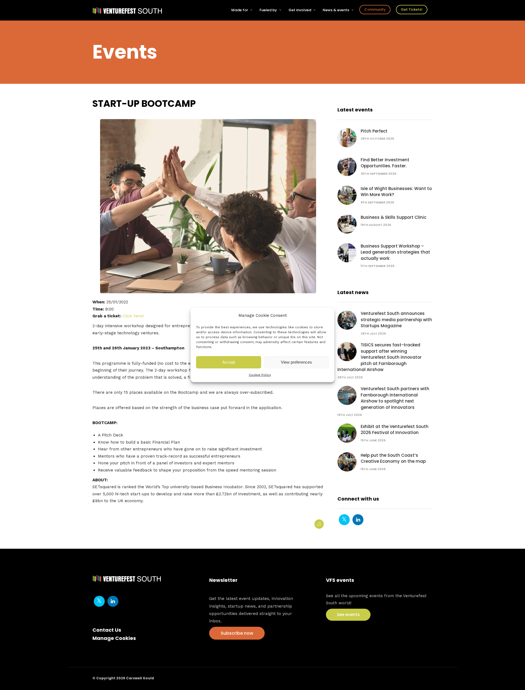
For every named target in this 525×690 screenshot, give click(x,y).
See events (348, 614)
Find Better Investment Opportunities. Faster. (385, 163)
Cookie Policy (260, 374)
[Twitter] (344, 519)
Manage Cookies (114, 638)
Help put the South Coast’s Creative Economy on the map (393, 458)
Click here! (133, 316)
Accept (228, 362)
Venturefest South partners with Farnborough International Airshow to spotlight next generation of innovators (395, 398)
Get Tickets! (411, 9)
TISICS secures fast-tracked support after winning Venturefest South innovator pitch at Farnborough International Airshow (379, 357)
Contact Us (106, 629)
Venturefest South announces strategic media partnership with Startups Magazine (396, 320)
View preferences (296, 362)
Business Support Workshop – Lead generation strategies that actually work (395, 252)
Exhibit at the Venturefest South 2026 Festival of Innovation (394, 430)
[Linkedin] (357, 519)
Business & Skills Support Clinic (393, 217)
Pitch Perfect (374, 131)
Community (375, 9)
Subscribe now (237, 633)
